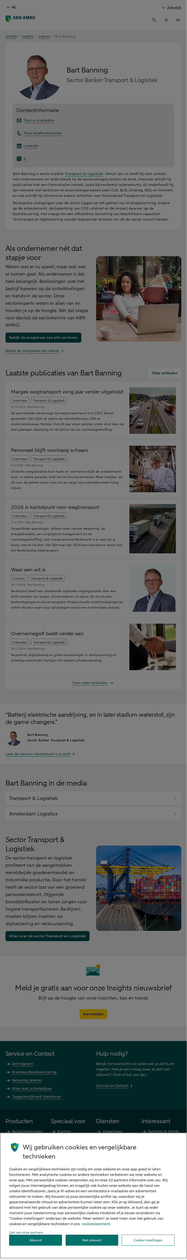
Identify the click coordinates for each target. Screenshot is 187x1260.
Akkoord (35, 1240)
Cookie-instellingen (147, 1240)
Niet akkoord (92, 1240)
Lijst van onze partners (26, 1232)
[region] (93, 1195)
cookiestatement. (96, 1223)
